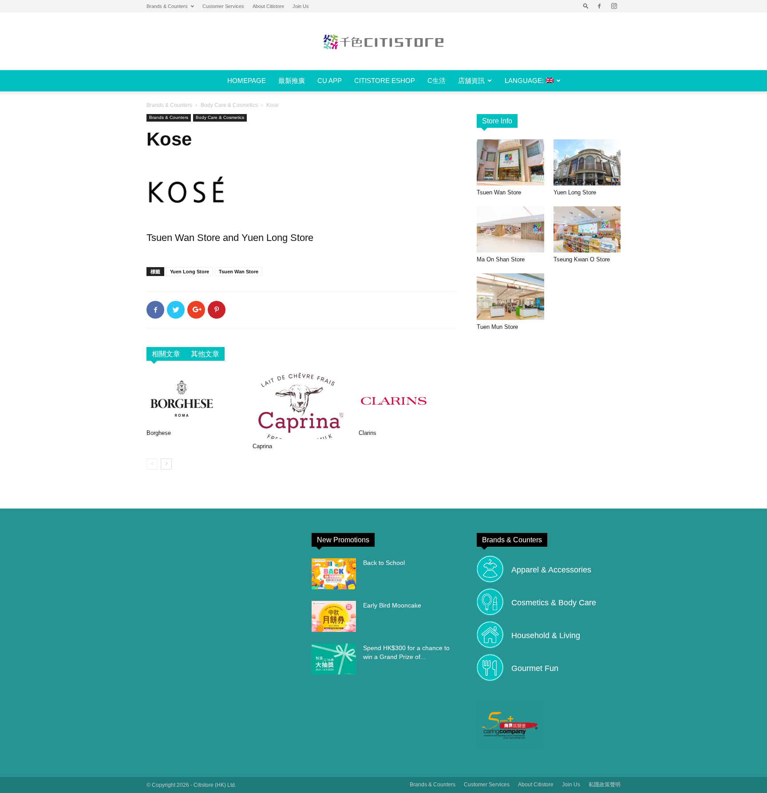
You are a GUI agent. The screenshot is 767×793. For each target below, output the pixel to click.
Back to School (384, 562)
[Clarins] (407, 399)
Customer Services (223, 6)
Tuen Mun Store (497, 327)
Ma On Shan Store (501, 259)
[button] (586, 6)
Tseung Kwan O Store (582, 259)
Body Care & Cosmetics (229, 105)
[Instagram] (614, 6)
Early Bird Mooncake (392, 605)
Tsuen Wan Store (238, 271)
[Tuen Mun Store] (510, 296)
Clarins (367, 433)
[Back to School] (334, 573)
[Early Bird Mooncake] (334, 616)
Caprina (262, 446)
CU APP (329, 80)
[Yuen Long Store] (587, 162)
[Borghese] (194, 399)
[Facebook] (599, 6)
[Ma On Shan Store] (510, 229)
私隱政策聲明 (605, 784)
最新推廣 (291, 80)
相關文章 (166, 354)
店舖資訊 (471, 80)
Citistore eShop (384, 80)
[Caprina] (301, 405)
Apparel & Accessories (551, 569)
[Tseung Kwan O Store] (587, 229)
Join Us (301, 6)
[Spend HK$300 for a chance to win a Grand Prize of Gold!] (334, 659)
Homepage (246, 80)
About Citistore (268, 6)
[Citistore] (383, 42)
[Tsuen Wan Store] (510, 162)
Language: (525, 80)
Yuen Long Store (189, 271)
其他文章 (205, 354)
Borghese (158, 433)
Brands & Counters (167, 6)
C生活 (436, 80)
